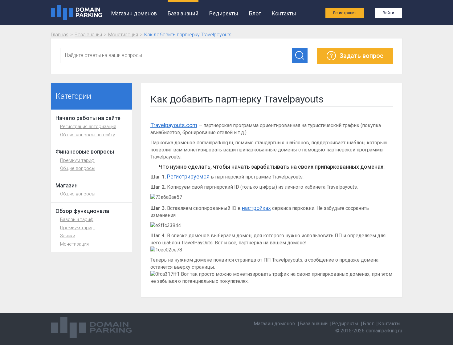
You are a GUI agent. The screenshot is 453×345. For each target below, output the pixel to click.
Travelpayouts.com (173, 125)
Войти (388, 12)
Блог (255, 13)
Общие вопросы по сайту (87, 135)
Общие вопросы (77, 168)
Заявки (67, 236)
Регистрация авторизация (88, 126)
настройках (256, 208)
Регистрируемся (188, 176)
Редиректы (223, 13)
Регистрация (345, 12)
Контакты (283, 13)
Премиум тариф (77, 160)
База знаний (183, 13)
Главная (59, 35)
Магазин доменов (134, 13)
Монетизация (123, 35)
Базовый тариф (76, 219)
